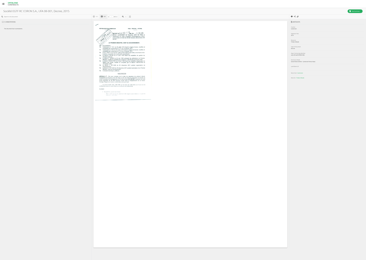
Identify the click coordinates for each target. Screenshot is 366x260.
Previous (109, 17)
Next (117, 17)
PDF (105, 16)
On (298, 17)
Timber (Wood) (300, 78)
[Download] (292, 16)
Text (97, 16)
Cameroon (300, 73)
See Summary (356, 11)
